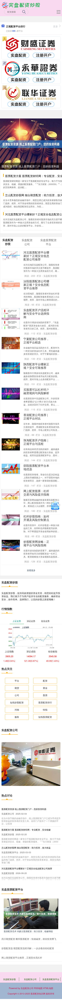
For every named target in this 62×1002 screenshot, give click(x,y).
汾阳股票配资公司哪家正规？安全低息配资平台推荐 (36, 284)
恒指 (45, 709)
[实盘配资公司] (20, 4)
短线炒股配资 (17, 702)
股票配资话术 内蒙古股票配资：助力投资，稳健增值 (28, 931)
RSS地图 (38, 988)
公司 (17, 695)
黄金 (45, 687)
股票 (45, 695)
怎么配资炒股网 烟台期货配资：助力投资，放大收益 (26, 847)
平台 (17, 680)
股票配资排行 (45, 702)
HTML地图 (48, 988)
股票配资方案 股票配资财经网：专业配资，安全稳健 (26, 829)
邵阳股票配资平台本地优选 (36, 467)
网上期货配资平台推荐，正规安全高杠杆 (22, 957)
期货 (17, 687)
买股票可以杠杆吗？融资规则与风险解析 (36, 391)
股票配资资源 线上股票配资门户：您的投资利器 (30, 166)
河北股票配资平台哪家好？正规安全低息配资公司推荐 (36, 255)
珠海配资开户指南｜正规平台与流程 (36, 442)
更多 (55, 26)
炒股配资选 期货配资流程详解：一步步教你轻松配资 (28, 948)
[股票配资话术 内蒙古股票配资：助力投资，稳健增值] (31, 913)
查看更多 (31, 570)
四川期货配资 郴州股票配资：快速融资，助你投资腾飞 (29, 938)
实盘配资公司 (30, 979)
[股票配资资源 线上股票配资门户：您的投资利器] (31, 143)
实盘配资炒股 (9, 979)
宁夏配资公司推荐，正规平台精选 (36, 340)
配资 (45, 680)
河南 (17, 709)
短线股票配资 (45, 716)
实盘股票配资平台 (50, 979)
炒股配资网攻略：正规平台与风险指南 (36, 543)
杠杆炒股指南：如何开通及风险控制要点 (36, 518)
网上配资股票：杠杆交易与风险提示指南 (36, 492)
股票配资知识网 (38, 993)
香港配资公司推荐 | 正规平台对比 (35, 416)
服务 (17, 716)
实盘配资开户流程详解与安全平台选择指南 (36, 313)
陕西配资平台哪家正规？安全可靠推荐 (36, 366)
